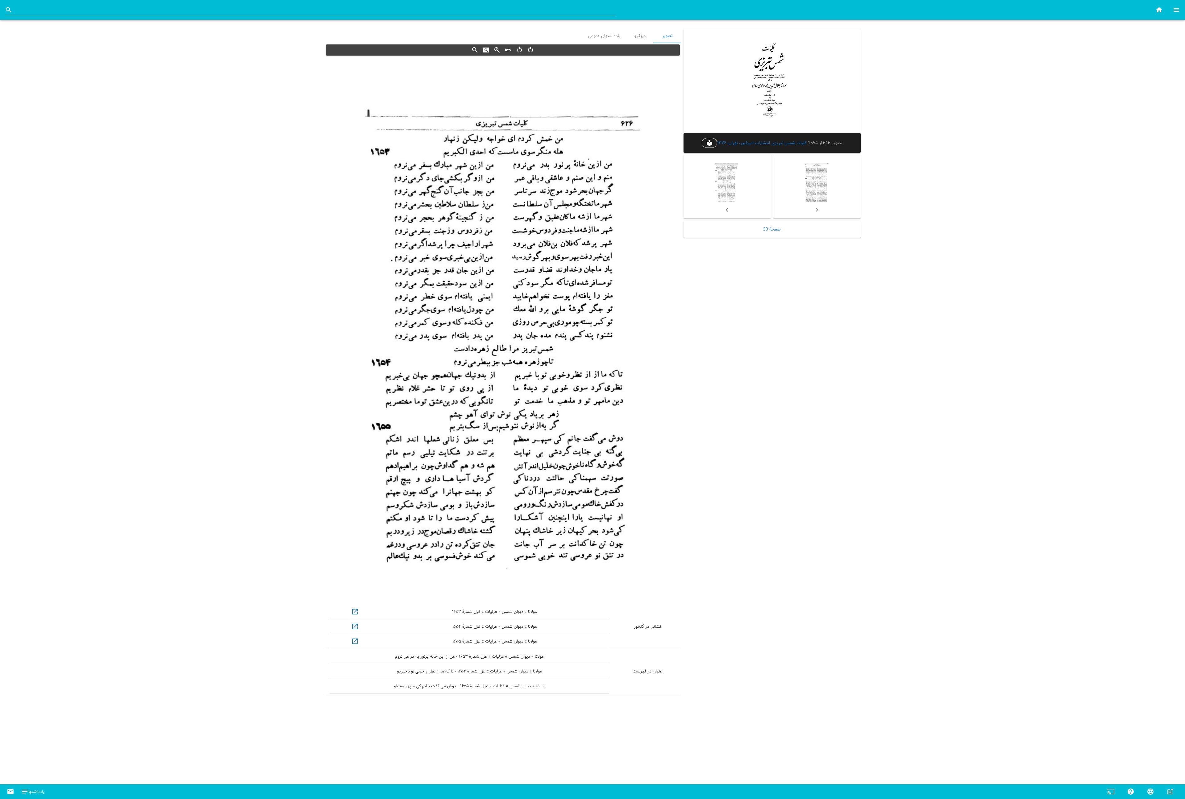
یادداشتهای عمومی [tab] (604, 35)
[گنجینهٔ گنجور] (1159, 10)
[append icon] (8, 10)
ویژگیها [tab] (639, 35)
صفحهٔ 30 (772, 229)
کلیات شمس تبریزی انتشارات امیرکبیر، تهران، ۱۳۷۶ (762, 142)
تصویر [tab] (667, 35)
